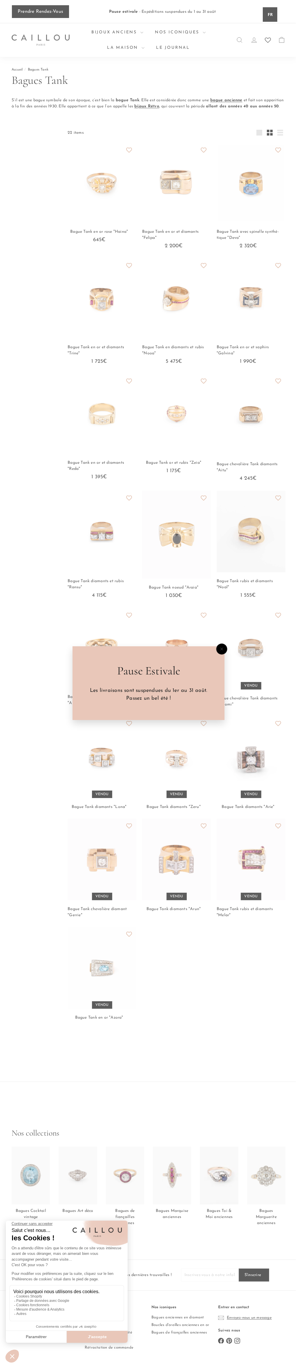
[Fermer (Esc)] (219, 648)
